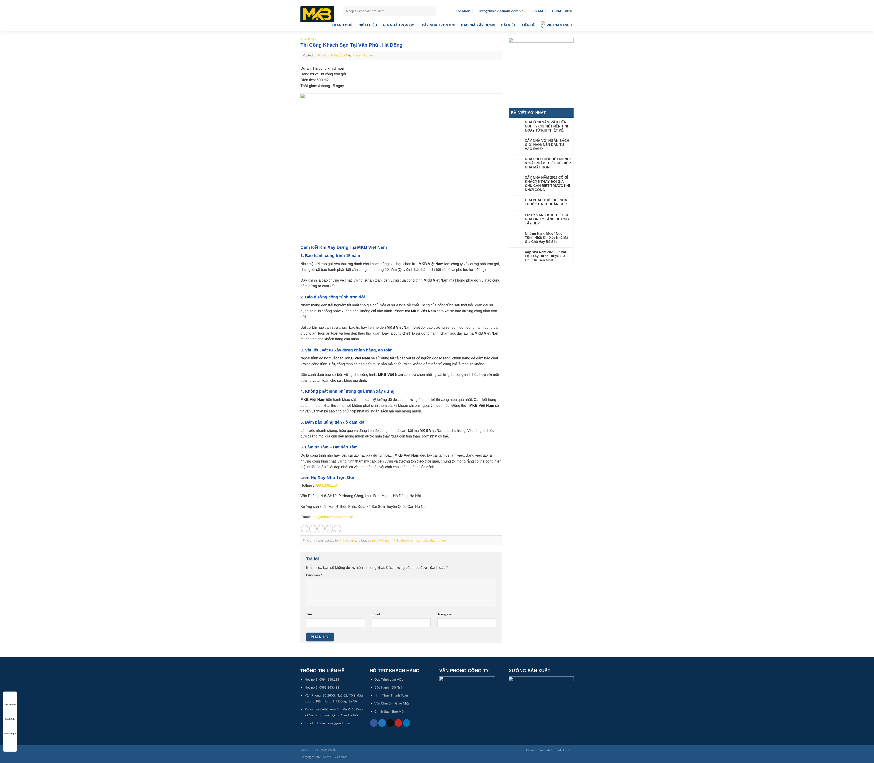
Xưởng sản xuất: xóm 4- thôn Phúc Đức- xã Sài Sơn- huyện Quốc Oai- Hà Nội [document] (363, 507)
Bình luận (314, 575)
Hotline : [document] (318, 485)
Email (376, 614)
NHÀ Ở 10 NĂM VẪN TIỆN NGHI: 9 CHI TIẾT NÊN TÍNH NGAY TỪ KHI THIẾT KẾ (547, 126)
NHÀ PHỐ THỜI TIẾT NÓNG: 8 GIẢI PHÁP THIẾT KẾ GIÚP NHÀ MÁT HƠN (548, 163)
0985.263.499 (329, 687)
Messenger (10, 733)
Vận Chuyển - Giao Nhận (392, 703)
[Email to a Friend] (321, 528)
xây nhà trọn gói (435, 540)
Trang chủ (342, 25)
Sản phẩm (329, 750)
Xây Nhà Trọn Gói (438, 25)
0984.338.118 (326, 485)
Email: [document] (326, 517)
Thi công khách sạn (407, 540)
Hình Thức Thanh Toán (391, 695)
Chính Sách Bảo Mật (389, 711)
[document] (401, 255)
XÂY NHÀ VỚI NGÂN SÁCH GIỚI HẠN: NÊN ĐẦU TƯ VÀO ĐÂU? (547, 145)
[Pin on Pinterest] (329, 528)
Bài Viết (508, 25)
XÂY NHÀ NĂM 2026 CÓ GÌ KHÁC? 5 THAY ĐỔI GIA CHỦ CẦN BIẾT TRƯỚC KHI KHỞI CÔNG (547, 183)
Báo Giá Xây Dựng (478, 25)
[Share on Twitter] (313, 528)
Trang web (445, 614)
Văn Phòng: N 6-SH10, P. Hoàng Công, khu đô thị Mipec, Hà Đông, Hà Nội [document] (360, 496)
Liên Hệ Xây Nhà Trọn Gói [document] (327, 477)
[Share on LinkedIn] (337, 528)
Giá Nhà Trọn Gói (399, 25)
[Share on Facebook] (304, 528)
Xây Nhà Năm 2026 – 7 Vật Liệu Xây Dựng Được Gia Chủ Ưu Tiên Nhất (545, 256)
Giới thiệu (367, 25)
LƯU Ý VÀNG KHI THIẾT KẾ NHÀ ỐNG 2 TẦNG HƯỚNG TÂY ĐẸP (547, 219)
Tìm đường (10, 704)
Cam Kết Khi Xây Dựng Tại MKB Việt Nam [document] (343, 247)
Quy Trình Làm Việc (388, 679)
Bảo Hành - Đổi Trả (388, 687)
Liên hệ (528, 25)
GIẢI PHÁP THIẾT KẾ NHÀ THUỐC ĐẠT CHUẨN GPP (546, 202)
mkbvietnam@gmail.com (332, 723)
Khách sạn (308, 39)
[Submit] (432, 11)
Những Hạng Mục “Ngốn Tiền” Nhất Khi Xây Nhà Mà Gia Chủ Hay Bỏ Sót (546, 237)
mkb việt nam (381, 540)
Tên (309, 614)
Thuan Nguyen (363, 55)
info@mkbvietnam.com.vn (332, 517)
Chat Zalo (10, 719)
